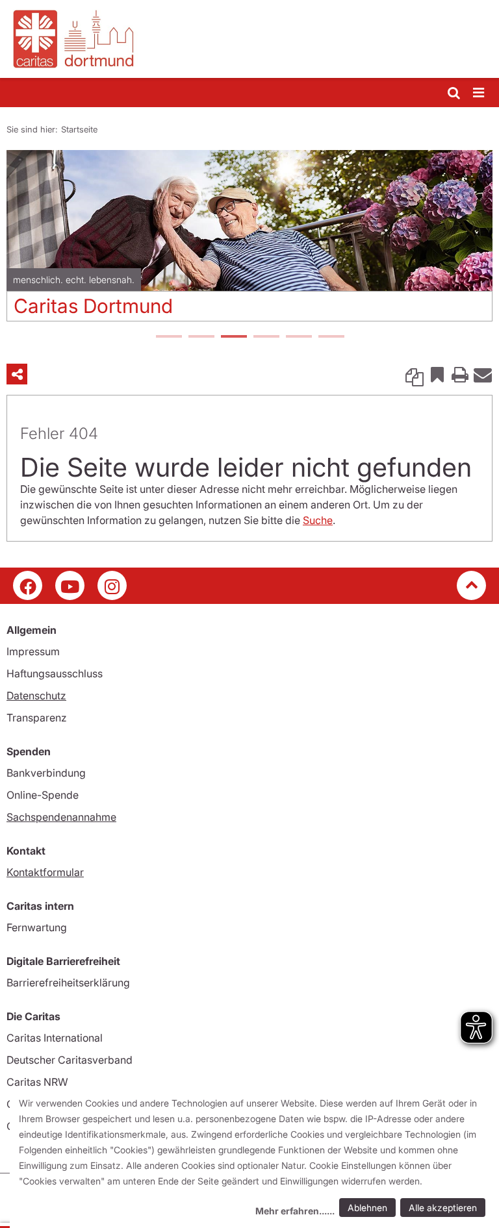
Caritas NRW (37, 1081)
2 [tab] (201, 337)
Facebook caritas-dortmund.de (27, 585)
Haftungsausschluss (54, 673)
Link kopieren (414, 374)
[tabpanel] (249, 240)
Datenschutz (36, 695)
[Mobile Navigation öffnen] (479, 93)
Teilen (16, 374)
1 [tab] (168, 337)
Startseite (79, 129)
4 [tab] (266, 337)
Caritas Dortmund (93, 306)
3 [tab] (233, 337)
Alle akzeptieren (443, 1207)
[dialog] (254, 1158)
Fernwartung (36, 927)
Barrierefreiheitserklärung (68, 982)
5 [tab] (298, 337)
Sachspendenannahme (61, 816)
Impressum (33, 651)
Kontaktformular (45, 872)
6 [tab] (331, 337)
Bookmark (437, 374)
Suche (318, 520)
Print (460, 374)
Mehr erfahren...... (295, 1210)
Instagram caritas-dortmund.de (112, 585)
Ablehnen (367, 1207)
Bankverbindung (46, 772)
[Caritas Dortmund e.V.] (249, 39)
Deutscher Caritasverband (69, 1059)
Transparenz (36, 717)
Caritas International (54, 1037)
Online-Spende (42, 794)
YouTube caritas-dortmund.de (69, 585)
